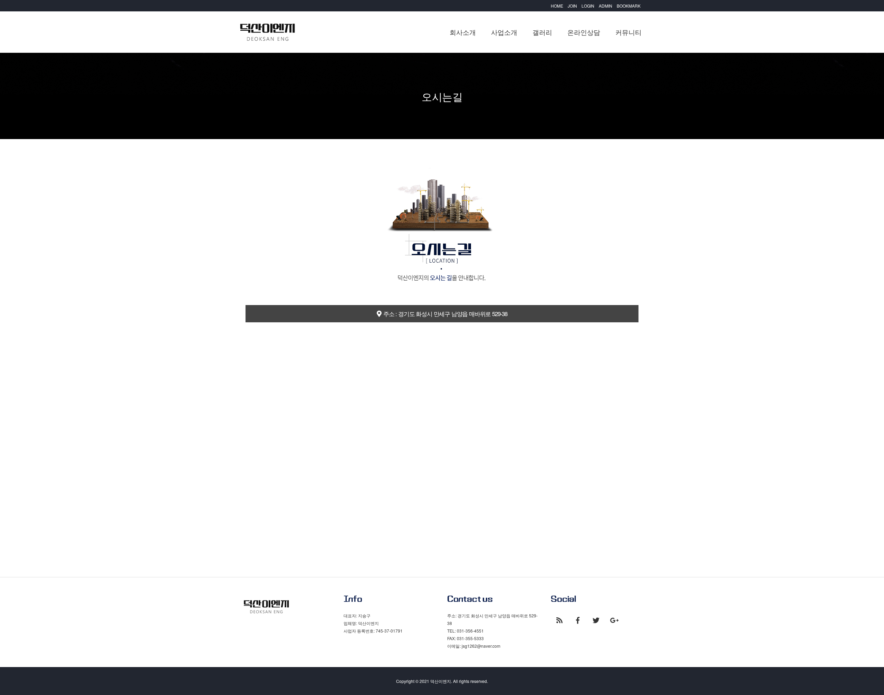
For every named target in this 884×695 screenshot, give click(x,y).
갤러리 (542, 32)
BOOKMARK (629, 6)
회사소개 (463, 32)
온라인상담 (583, 32)
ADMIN (605, 6)
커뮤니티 (628, 32)
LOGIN (588, 6)
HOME (557, 6)
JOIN (572, 6)
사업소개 (504, 32)
